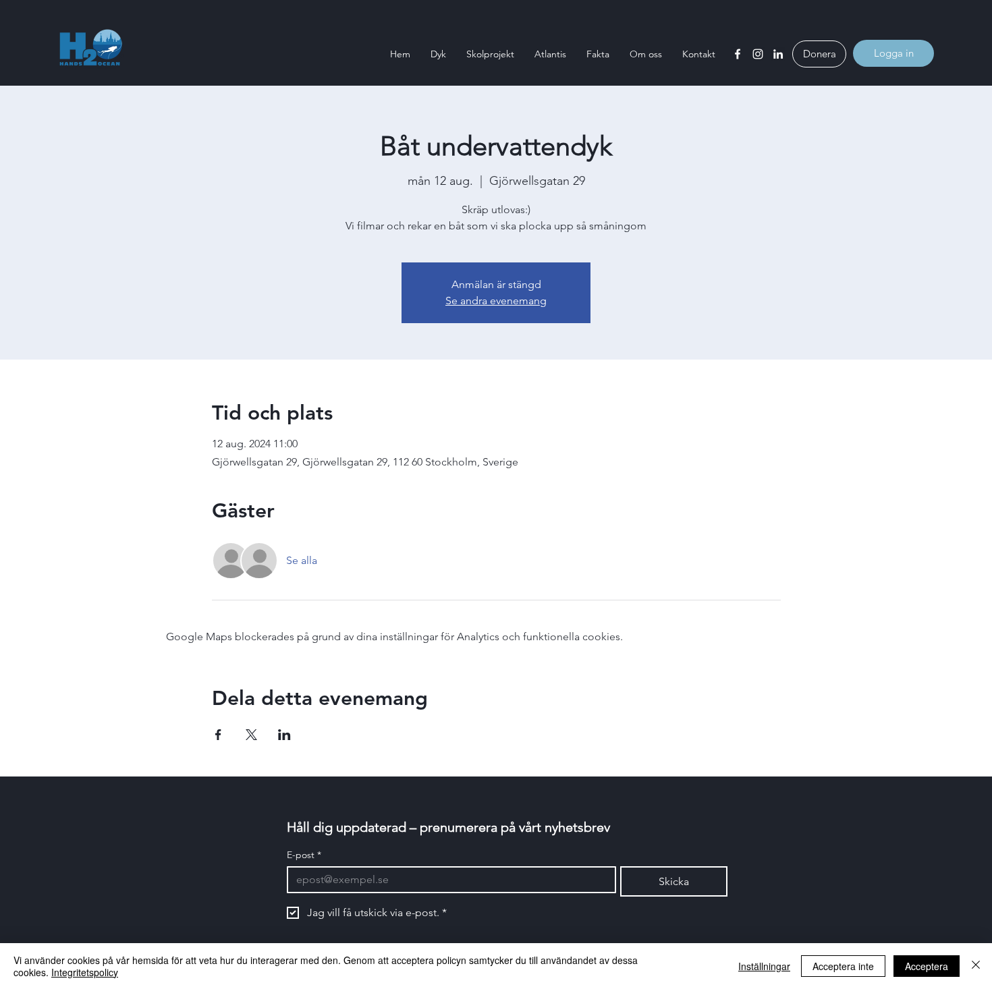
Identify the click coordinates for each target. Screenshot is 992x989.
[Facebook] (737, 54)
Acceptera (926, 966)
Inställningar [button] (764, 966)
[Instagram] (758, 54)
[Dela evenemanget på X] (251, 734)
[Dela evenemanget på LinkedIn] (284, 734)
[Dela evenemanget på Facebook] (218, 734)
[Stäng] (976, 966)
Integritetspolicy (84, 972)
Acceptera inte (843, 966)
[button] (438, 54)
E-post (304, 855)
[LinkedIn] (778, 54)
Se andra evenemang (496, 300)
